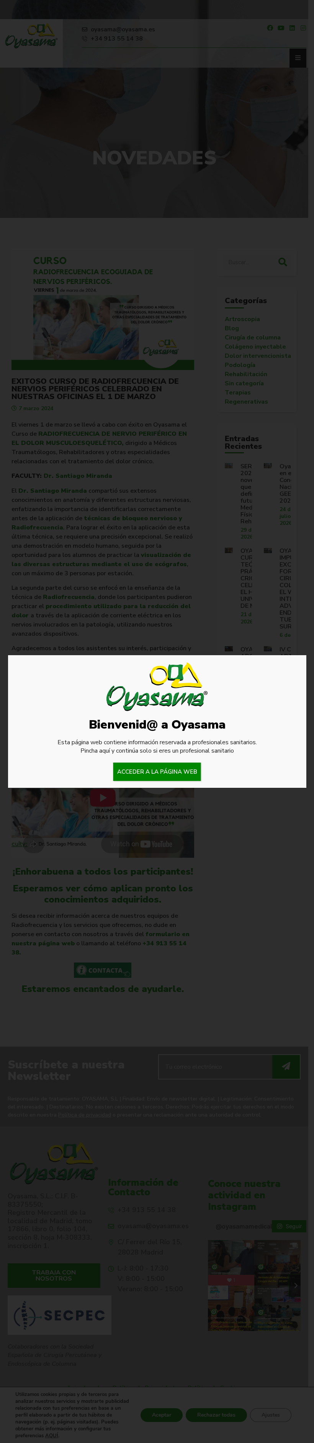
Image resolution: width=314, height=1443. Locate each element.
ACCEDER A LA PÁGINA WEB (157, 772)
